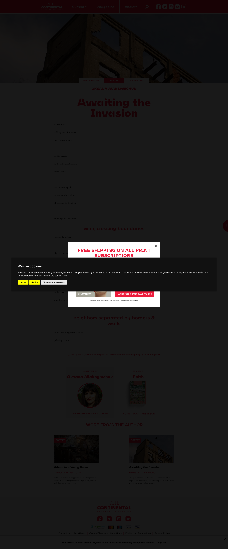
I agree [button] (23, 282)
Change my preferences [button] (54, 282)
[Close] (156, 245)
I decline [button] (34, 282)
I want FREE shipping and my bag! (134, 294)
